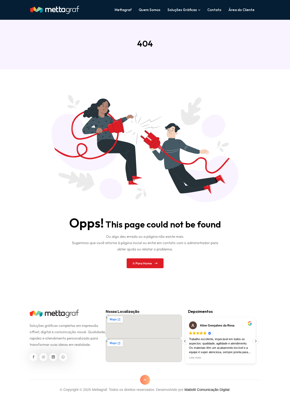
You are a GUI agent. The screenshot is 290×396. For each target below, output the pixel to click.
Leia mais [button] (195, 357)
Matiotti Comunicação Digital (206, 390)
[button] (256, 341)
